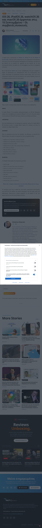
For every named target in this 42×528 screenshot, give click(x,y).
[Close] (40, 245)
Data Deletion (14, 282)
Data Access (21, 282)
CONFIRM (13, 278)
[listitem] (21, 260)
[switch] (34, 263)
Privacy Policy (27, 282)
